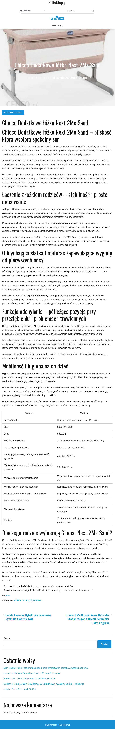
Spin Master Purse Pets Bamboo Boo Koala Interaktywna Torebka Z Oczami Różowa (46, 668)
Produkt (37, 600)
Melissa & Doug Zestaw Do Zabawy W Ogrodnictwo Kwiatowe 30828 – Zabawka (44, 684)
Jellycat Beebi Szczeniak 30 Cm (20, 689)
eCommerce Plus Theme (57, 725)
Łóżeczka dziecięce (23, 600)
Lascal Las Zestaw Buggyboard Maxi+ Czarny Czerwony (32, 673)
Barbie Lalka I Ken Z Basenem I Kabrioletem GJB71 (29, 678)
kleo (8, 595)
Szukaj (7, 638)
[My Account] (52, 18)
